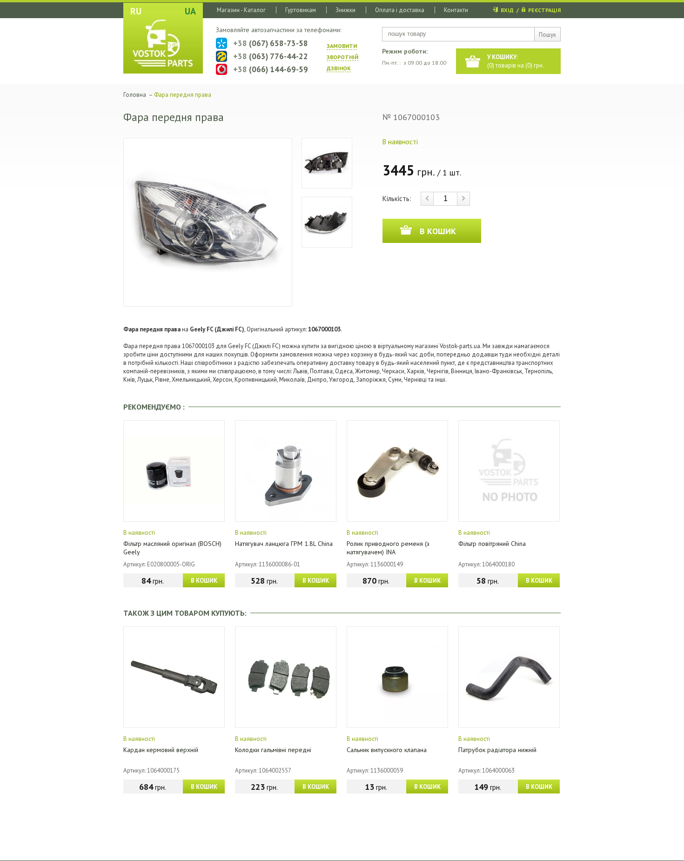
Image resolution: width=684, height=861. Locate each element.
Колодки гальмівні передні (273, 750)
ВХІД (507, 10)
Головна (134, 95)
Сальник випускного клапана (387, 750)
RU (135, 11)
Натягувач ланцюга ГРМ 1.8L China (284, 543)
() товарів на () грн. (515, 61)
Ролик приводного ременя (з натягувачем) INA (388, 547)
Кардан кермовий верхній (160, 750)
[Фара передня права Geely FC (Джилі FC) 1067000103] (208, 222)
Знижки (345, 10)
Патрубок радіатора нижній (497, 750)
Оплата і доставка (399, 10)
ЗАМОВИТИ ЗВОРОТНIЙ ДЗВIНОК (342, 57)
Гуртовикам (300, 10)
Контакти (456, 10)
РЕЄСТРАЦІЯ (544, 10)
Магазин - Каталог (241, 10)
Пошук (547, 35)
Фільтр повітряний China (492, 543)
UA (190, 11)
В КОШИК (204, 581)
